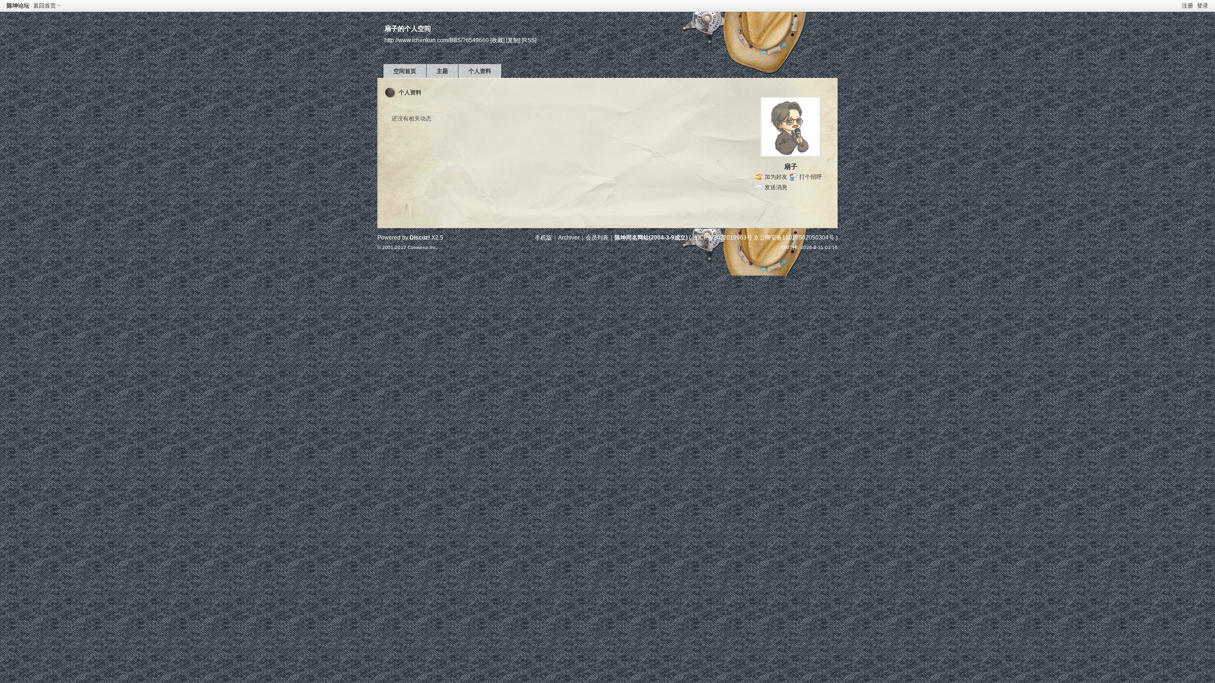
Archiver (568, 237)
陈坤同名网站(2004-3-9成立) (651, 237)
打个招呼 (810, 177)
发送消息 (776, 187)
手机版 (543, 237)
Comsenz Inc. (423, 247)
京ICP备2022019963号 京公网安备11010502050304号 (763, 237)
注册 (1187, 5)
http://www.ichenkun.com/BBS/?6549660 (436, 40)
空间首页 (404, 71)
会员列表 (597, 237)
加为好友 (776, 177)
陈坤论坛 (18, 5)
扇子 (790, 166)
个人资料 (479, 71)
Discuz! (420, 237)
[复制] (513, 40)
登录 (1202, 5)
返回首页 (44, 5)
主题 (442, 71)
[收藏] (497, 40)
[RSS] (529, 40)
